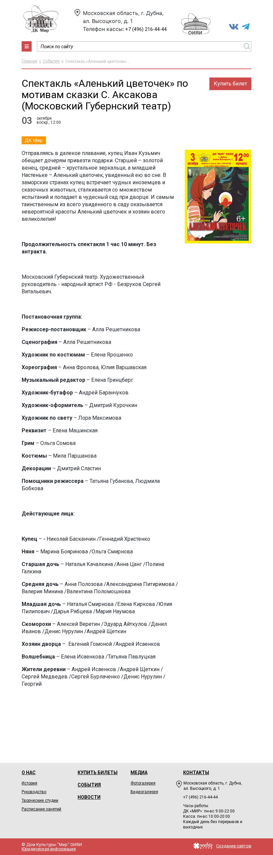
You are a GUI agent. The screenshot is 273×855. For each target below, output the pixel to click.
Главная (29, 61)
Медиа (139, 772)
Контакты (196, 772)
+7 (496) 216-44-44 (146, 29)
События (51, 61)
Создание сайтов (233, 846)
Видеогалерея (144, 791)
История (29, 783)
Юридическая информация (49, 849)
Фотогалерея (143, 783)
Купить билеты (98, 772)
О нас (29, 772)
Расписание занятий (41, 809)
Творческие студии (40, 800)
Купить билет (230, 83)
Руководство (34, 791)
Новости (89, 797)
